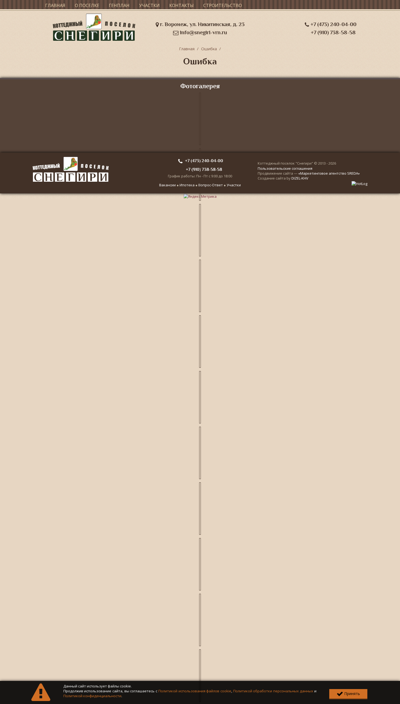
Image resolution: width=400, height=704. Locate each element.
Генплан (119, 5)
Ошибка (209, 48)
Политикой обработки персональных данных (273, 691)
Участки (149, 5)
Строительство (222, 5)
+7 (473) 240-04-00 (332, 24)
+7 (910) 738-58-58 (333, 32)
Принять (351, 693)
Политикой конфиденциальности (92, 695)
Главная (55, 5)
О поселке (87, 5)
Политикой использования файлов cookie (194, 691)
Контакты (181, 5)
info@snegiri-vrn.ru (203, 32)
